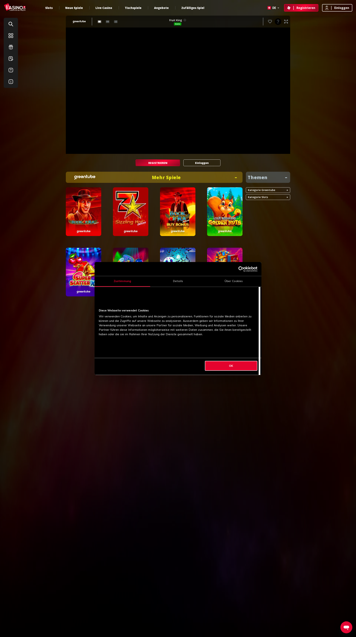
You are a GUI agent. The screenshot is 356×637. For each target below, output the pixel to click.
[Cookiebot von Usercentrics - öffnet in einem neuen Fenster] (241, 269)
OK (231, 366)
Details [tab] (178, 281)
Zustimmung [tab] (122, 281)
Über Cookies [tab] (234, 281)
